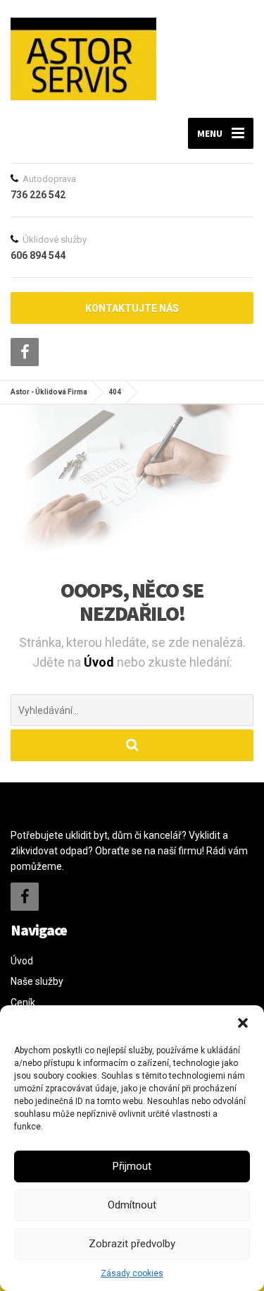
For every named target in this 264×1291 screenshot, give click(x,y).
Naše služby (37, 981)
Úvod (100, 662)
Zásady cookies (132, 1273)
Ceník (23, 1002)
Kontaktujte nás (132, 308)
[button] (243, 1023)
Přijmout (132, 1166)
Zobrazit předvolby (132, 1243)
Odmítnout (132, 1205)
